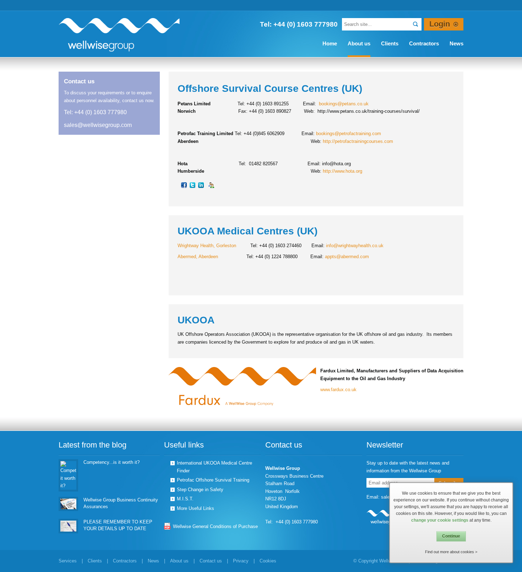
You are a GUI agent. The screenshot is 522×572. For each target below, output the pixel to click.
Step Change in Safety (200, 489)
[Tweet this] (193, 185)
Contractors (125, 560)
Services (68, 560)
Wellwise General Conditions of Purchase (215, 526)
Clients (95, 560)
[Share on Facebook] (184, 185)
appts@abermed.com (347, 256)
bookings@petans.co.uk (344, 103)
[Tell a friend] (211, 185)
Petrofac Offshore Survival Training (213, 480)
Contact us (211, 560)
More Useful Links (195, 508)
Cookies (268, 560)
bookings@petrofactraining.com (348, 133)
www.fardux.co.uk (338, 389)
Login (439, 24)
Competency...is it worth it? (111, 462)
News (153, 560)
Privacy (241, 560)
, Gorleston (224, 245)
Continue (451, 536)
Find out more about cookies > (451, 552)
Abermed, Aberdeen (198, 256)
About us (179, 560)
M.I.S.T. (185, 498)
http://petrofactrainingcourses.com (358, 141)
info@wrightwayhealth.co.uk (355, 245)
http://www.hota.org (342, 171)
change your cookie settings (439, 520)
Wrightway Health (195, 245)
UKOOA (196, 320)
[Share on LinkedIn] (201, 185)
